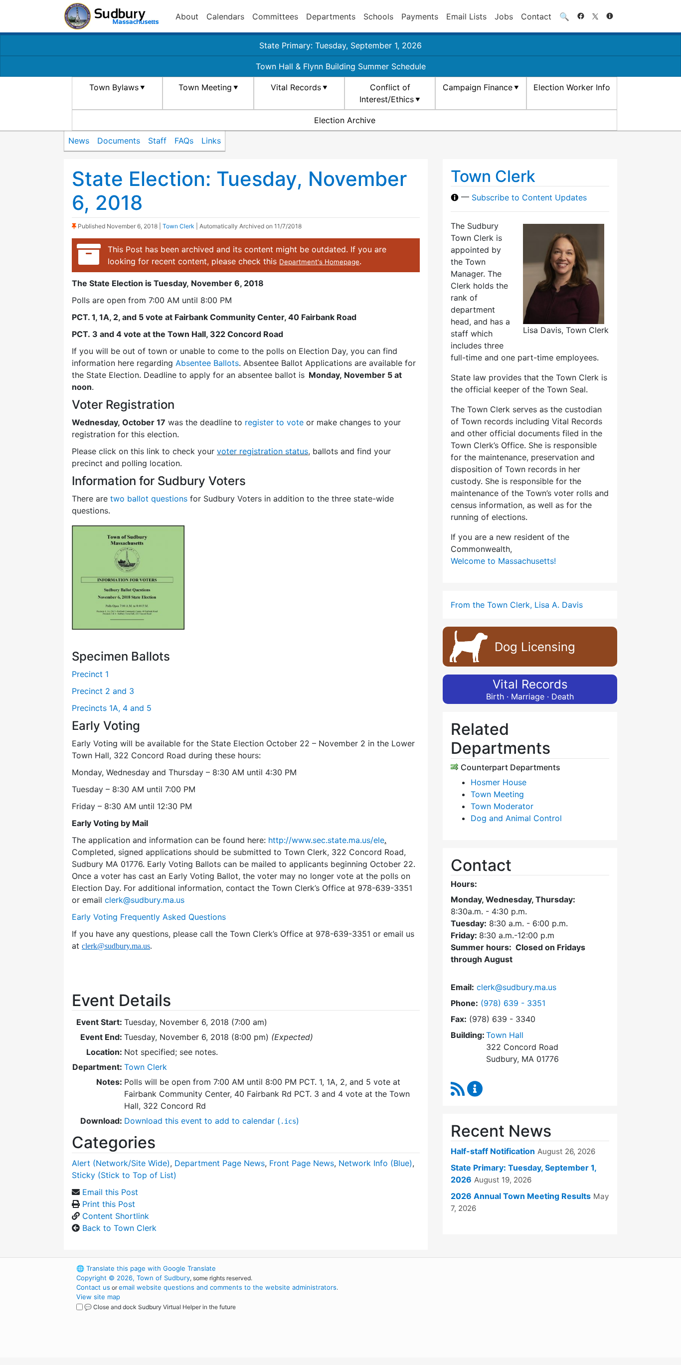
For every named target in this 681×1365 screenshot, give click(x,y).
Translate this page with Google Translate (146, 1268)
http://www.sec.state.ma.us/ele (326, 840)
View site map (98, 1297)
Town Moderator (502, 806)
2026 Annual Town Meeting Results (521, 1196)
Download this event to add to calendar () (211, 1121)
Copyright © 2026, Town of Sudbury (133, 1278)
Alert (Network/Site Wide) (121, 1163)
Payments (419, 16)
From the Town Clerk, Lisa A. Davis (517, 605)
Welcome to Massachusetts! (503, 561)
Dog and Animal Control (516, 818)
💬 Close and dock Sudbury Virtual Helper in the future (160, 1307)
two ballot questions (148, 499)
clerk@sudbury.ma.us (144, 900)
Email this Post (110, 1192)
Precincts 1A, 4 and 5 (112, 708)
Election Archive (344, 120)
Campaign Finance (477, 87)
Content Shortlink (115, 1216)
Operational (500, 1316)
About (186, 16)
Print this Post (108, 1204)
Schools (378, 16)
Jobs (504, 16)
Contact (536, 16)
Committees (275, 16)
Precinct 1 (90, 674)
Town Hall (504, 1035)
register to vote (274, 422)
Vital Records (296, 87)
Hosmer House (498, 782)
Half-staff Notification (493, 1151)
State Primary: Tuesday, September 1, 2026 (340, 45)
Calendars (225, 16)
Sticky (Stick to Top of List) (124, 1175)
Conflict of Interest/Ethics (386, 93)
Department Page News (219, 1163)
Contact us (93, 1287)
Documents (118, 141)
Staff (157, 141)
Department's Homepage (319, 262)
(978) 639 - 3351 (513, 1003)
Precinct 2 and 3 (103, 691)
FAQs (183, 141)
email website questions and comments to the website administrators (228, 1287)
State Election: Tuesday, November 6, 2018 (239, 191)
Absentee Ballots (207, 363)
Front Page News (301, 1163)
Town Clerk (178, 226)
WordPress (483, 1268)
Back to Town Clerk (119, 1228)
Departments (330, 16)
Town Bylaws (114, 87)
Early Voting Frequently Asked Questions (150, 917)
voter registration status (262, 451)
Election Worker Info (571, 87)
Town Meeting (205, 87)
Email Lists (466, 16)
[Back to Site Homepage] (111, 16)
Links (211, 141)
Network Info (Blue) (375, 1163)
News (78, 141)
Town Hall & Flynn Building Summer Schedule (341, 66)
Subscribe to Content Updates (529, 197)
